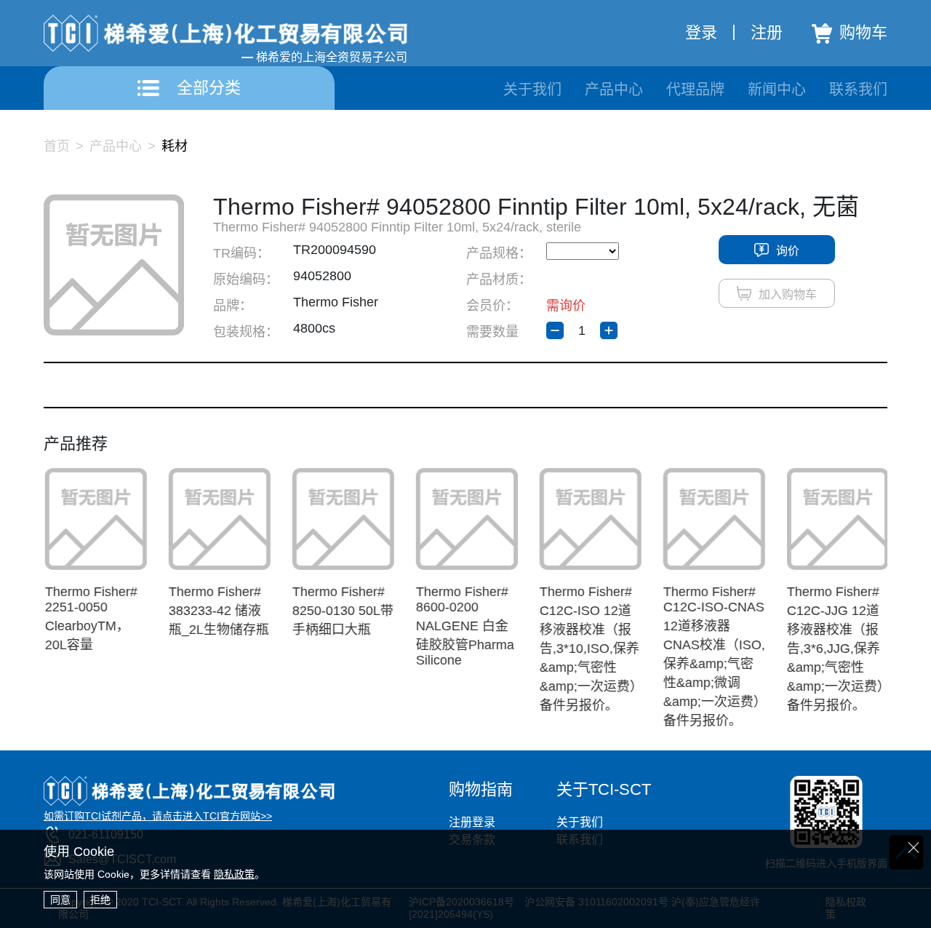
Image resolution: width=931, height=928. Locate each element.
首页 (57, 146)
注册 (767, 32)
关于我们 (532, 90)
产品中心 (614, 90)
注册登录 (472, 822)
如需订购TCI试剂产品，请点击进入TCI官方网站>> (158, 816)
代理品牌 (695, 90)
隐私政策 (234, 874)
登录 (701, 32)
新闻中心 (777, 90)
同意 (60, 899)
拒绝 (100, 899)
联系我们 (858, 90)
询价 (787, 251)
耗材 (174, 146)
